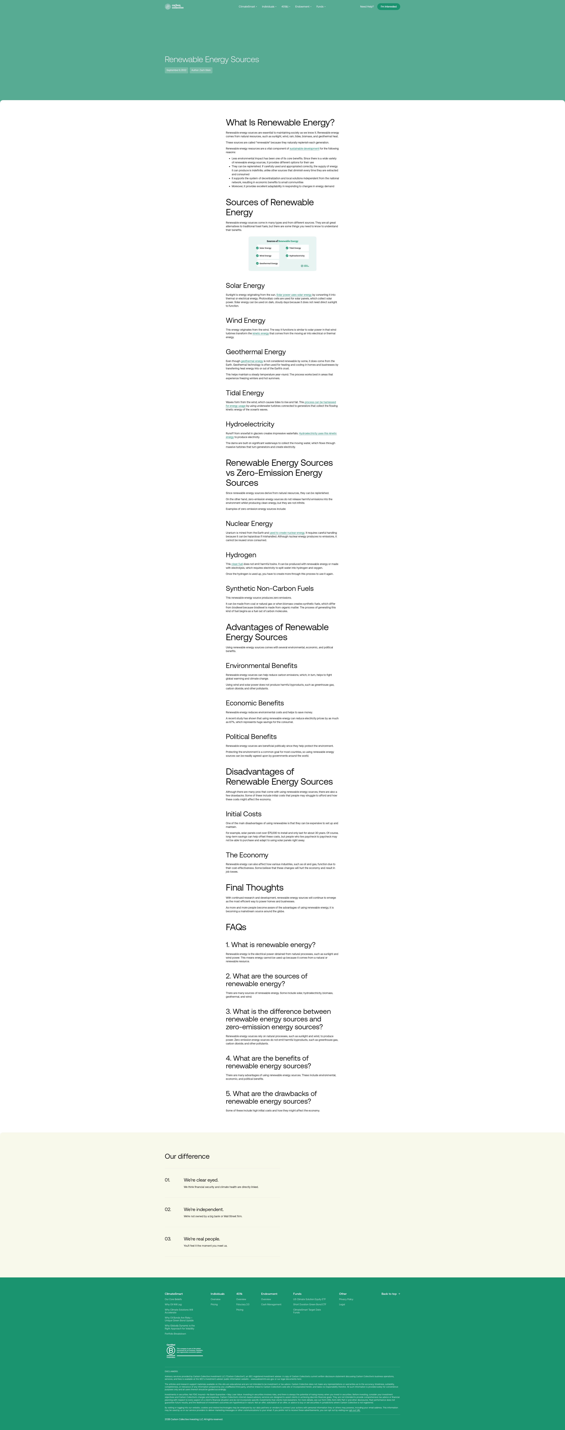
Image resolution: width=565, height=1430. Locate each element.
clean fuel (237, 564)
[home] (174, 7)
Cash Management (271, 1304)
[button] (248, 6)
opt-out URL (354, 1410)
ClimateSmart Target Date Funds (307, 1311)
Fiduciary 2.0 (242, 1304)
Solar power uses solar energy (294, 294)
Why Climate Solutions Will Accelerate (179, 1311)
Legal (342, 1304)
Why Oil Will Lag (173, 1304)
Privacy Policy (346, 1299)
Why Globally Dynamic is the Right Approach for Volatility (180, 1327)
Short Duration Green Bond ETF (309, 1304)
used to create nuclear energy (287, 532)
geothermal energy (252, 361)
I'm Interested (389, 6)
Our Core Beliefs (173, 1299)
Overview (216, 1299)
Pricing (214, 1304)
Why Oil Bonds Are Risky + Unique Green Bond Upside (179, 1319)
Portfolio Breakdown (175, 1333)
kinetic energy (261, 333)
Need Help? (367, 6)
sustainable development (304, 148)
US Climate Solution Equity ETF (309, 1299)
